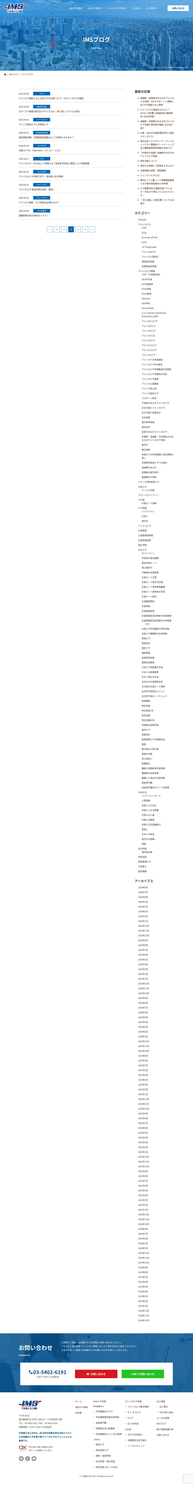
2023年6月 (143, 1070)
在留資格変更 (144, 540)
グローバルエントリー (148, 494)
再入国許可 (147, 567)
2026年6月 (143, 896)
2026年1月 (143, 920)
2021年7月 (143, 1180)
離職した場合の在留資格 (153, 777)
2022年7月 (143, 1123)
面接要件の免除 (149, 477)
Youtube (142, 219)
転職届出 (146, 763)
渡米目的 (146, 426)
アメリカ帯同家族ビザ (148, 481)
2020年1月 (143, 1248)
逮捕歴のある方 (149, 467)
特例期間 (146, 700)
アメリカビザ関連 (146, 271)
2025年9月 (143, 940)
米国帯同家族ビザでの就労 (154, 462)
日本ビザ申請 (93, 8)
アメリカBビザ (149, 251)
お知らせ (142, 486)
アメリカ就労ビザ (150, 393)
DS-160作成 (133, 1423)
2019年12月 (143, 1252)
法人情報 (150, 8)
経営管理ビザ (144, 861)
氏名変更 (146, 417)
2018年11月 (143, 1315)
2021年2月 (143, 1204)
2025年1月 (143, 978)
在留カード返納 (149, 503)
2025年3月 (143, 969)
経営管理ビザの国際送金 (153, 739)
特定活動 (146, 715)
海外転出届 (147, 851)
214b (144, 227)
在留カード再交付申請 (152, 582)
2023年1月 (143, 1094)
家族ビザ (146, 638)
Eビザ (130, 1417)
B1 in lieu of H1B (149, 237)
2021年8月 (143, 1175)
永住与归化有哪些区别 (152, 681)
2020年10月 (143, 1224)
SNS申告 (146, 303)
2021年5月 (143, 1190)
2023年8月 (143, 1060)
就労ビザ (146, 647)
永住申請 (142, 848)
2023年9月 (143, 1055)
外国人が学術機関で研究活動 (155, 628)
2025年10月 (143, 935)
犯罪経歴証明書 (149, 266)
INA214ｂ (146, 298)
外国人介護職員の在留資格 (154, 633)
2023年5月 (143, 1074)
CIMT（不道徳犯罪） (151, 274)
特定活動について (148, 160)
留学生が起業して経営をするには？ (157, 165)
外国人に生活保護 (150, 810)
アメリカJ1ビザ (149, 345)
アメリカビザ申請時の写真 (154, 374)
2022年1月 (143, 1151)
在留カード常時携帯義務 (153, 586)
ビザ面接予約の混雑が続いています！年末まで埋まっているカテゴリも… (157, 192)
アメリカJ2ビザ (149, 349)
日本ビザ (142, 549)
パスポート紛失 (149, 398)
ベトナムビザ (144, 525)
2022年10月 (143, 1108)
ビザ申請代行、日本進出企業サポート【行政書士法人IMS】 (15, 8)
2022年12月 (143, 1098)
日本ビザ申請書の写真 (152, 667)
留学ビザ (146, 729)
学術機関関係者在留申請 (107, 1417)
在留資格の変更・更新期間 (153, 170)
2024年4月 (143, 1022)
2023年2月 (143, 1089)
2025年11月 (143, 930)
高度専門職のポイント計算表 (155, 787)
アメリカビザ (144, 224)
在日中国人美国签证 (151, 412)
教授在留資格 (148, 662)
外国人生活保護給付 (151, 824)
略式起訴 (146, 449)
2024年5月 (143, 1017)
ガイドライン (148, 553)
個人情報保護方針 (165, 1429)
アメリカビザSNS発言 (152, 364)
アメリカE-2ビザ (149, 321)
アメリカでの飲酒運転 (152, 359)
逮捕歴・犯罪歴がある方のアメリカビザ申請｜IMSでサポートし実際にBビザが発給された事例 (157, 101)
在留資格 (146, 606)
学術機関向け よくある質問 (109, 1434)
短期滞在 (146, 734)
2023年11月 (143, 1046)
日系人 (145, 516)
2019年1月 (143, 1305)
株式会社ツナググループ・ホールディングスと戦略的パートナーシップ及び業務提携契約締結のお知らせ (157, 144)
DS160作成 (147, 279)
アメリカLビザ (148, 354)
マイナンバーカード (151, 795)
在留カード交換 (149, 577)
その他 (135, 8)
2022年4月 (143, 1137)
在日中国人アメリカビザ (153, 407)
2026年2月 (143, 916)
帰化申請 (142, 544)
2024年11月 (143, 988)
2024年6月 (143, 1012)
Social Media (148, 308)
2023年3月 (143, 1084)
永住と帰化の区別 (150, 676)
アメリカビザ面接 (150, 378)
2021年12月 (143, 1156)
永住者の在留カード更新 (153, 686)
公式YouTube (34, 1458)
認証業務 (142, 871)
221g (144, 232)
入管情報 (146, 800)
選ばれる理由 (76, 8)
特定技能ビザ (102, 1449)
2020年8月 (143, 1228)
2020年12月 (143, 1214)
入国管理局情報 (145, 535)
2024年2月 (143, 1031)
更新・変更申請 (103, 1455)
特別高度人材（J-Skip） (107, 1466)
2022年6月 (143, 1127)
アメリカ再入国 (149, 388)
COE (147, 623)
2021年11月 (143, 1161)
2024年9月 (143, 997)
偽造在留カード (149, 562)
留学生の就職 (148, 838)
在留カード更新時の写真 (153, 591)
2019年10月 (143, 1262)
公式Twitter (21, 1458)
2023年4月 (143, 1079)
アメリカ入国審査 (150, 383)
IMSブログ (13, 74)
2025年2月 (143, 973)
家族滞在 (146, 643)
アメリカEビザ (149, 325)
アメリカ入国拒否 (150, 256)
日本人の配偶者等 (150, 671)
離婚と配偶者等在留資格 (153, 768)
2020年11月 (143, 1219)
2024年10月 (143, 993)
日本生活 (142, 792)
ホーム (78, 1401)
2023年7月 (143, 1065)
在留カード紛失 (149, 596)
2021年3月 (143, 1199)
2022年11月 (143, 1103)
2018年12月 (143, 1310)
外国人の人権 (148, 814)
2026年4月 (143, 906)
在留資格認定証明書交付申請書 (156, 620)
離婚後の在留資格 (150, 773)
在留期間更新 (148, 601)
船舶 (144, 744)
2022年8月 (143, 1118)
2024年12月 (143, 983)
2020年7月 (143, 1233)
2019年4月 (143, 1291)
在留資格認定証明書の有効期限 (156, 615)
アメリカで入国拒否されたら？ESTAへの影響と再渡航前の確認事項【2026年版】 (156, 113)
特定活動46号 (148, 720)
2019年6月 (143, 1281)
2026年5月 (143, 901)
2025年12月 (143, 925)
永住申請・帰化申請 (105, 1461)
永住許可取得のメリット (153, 691)
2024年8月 (143, 1002)
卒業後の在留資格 (150, 572)
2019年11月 (143, 1257)
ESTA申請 (146, 288)
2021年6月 (143, 1185)
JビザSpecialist (149, 246)
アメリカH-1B (148, 335)
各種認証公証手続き (137, 1440)
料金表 (78, 1412)
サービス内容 (148, 490)
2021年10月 (143, 1166)
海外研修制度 (148, 422)
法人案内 (163, 1406)
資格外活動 (147, 753)
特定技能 (146, 705)
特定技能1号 (147, 710)
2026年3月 (143, 911)
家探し (145, 829)
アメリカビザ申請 (116, 8)
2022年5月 (143, 1132)
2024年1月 (143, 1036)
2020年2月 (143, 1243)
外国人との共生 (149, 805)
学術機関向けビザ (104, 1411)
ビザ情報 (142, 507)
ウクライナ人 (148, 511)
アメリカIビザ (148, 340)
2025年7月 (143, 949)
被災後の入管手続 (150, 748)
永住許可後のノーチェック (154, 696)
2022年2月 (143, 1147)
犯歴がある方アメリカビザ (154, 431)
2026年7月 (143, 892)
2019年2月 (143, 1301)
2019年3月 (143, 1296)
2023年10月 (143, 1050)
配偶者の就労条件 (150, 472)
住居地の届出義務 (150, 557)
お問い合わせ (178, 8)
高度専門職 (147, 782)
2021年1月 (143, 1209)
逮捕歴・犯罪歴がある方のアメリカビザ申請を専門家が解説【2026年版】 (157, 124)
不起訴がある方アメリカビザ (155, 402)
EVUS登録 (146, 293)
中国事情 (142, 530)
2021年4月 (143, 1195)
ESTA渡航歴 (147, 284)
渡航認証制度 (148, 261)
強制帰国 (146, 652)
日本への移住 (148, 834)
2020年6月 (143, 1238)
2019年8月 (143, 1272)
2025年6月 (143, 954)
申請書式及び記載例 (105, 1428)
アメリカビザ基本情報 (138, 1406)
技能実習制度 (148, 657)
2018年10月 (143, 1320)
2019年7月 (143, 1276)
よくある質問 (163, 1417)
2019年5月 (143, 1286)
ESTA (144, 242)
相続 (144, 843)
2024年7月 (143, 1007)
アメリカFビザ (148, 330)
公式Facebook (27, 1458)
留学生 (145, 444)
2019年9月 (143, 1267)
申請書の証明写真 (150, 724)
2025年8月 (143, 945)
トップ (5, 74)
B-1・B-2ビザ (134, 1412)
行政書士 (142, 866)
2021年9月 (143, 1171)
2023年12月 (143, 1041)
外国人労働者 (148, 819)
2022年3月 (143, 1142)
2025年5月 (143, 959)
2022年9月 (143, 1113)
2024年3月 (143, 1026)
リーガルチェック (136, 1445)
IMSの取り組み (166, 1412)
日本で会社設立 (135, 1434)
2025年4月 (143, 964)
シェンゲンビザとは (149, 175)
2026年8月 (143, 887)
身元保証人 (147, 758)
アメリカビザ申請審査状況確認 (156, 369)
